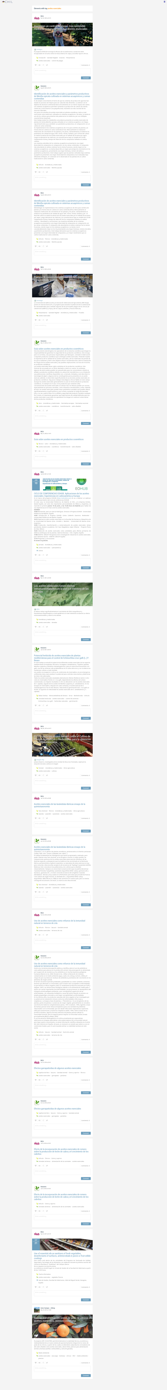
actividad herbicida (44, 698)
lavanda (41, 814)
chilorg (53, 1308)
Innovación (42, 58)
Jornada (40, 545)
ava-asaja (55, 1356)
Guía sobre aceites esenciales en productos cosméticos (59, 349)
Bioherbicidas (78, 695)
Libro (40, 403)
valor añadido (76, 406)
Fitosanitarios (70, 58)
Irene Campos (45, 1308)
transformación (65, 406)
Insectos (62, 58)
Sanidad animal (63, 927)
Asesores (43, 86)
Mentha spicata (57, 168)
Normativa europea (67, 403)
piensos (40, 1358)
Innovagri (40, 300)
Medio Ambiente (43, 1353)
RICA (42, 16)
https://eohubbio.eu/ (64, 498)
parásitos (63, 1075)
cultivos (54, 771)
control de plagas (57, 61)
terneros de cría (57, 930)
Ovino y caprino (74, 1072)
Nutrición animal (68, 1032)
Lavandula (56, 814)
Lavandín (48, 814)
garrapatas (55, 1075)
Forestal (41, 768)
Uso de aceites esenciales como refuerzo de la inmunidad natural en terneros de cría (59, 922)
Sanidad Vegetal (52, 58)
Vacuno (53, 927)
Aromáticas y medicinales (53, 165)
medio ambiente (82, 1356)
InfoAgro (39, 49)
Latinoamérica (56, 548)
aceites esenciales (44, 61)
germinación (73, 701)
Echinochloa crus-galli (45, 701)
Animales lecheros (44, 1161)
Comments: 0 (85, 65)
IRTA (38, 609)
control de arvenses (72, 698)
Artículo (40, 165)
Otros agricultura (69, 768)
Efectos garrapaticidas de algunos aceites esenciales (57, 1068)
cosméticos (55, 406)
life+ (74, 1356)
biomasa (62, 1356)
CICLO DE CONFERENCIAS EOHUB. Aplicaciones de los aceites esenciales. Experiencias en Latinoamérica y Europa (61, 494)
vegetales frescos (57, 1277)
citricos (68, 1356)
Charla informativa (44, 1274)
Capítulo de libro (43, 1072)
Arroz (70, 695)
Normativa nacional (81, 403)
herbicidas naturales (61, 701)
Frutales (81, 313)
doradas (54, 622)
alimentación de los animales (61, 1161)
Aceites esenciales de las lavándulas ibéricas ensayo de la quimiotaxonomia (59, 805)
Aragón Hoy (40, 760)
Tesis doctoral (42, 811)
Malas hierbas (43, 695)
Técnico (47, 239)
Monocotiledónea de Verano (58, 695)
